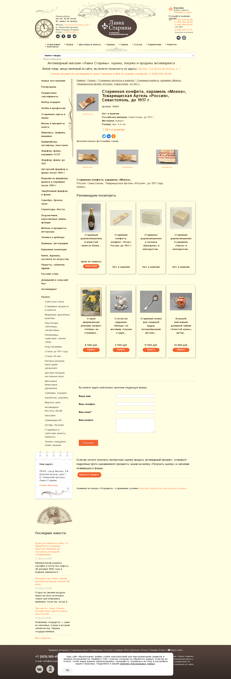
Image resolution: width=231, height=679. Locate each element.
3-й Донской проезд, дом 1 (77, 24)
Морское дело (53, 402)
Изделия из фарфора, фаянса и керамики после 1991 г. (54, 182)
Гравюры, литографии (54, 243)
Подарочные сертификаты (49, 94)
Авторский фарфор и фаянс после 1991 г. (54, 171)
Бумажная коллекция (54, 249)
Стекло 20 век (53, 356)
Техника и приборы (52, 237)
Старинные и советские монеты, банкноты (55, 433)
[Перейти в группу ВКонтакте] (58, 36)
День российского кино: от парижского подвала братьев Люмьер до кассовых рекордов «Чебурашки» (51, 549)
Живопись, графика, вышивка (53, 134)
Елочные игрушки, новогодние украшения (55, 364)
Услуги (69, 45)
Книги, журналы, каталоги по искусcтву (55, 257)
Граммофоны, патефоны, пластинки (54, 143)
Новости (172, 45)
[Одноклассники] (113, 136)
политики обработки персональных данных (163, 488)
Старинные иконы (80, 650)
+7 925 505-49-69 (183, 22)
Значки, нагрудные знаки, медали (55, 443)
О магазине (53, 45)
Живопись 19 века (139, 650)
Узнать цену (91, 266)
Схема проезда (48, 485)
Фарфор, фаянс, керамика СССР (51, 152)
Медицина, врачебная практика (57, 316)
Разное (45, 297)
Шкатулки (50, 415)
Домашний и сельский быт (54, 281)
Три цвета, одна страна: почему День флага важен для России (51, 611)
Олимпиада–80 (53, 420)
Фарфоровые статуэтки (101, 650)
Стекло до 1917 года (56, 351)
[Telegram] (104, 136)
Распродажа (48, 87)
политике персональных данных (137, 663)
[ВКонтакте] (109, 136)
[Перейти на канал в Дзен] (69, 36)
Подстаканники (53, 346)
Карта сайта (176, 650)
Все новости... (43, 638)
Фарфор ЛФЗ (122, 650)
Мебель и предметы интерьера (53, 230)
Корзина (179, 8)
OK (67, 670)
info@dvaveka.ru (70, 32)
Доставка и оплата (90, 45)
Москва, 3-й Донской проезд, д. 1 (159, 69)
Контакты (52, 47)
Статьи (138, 45)
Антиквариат (49, 289)
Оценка (111, 45)
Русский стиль (50, 274)
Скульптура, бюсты (53, 209)
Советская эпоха (54, 301)
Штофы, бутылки (54, 425)
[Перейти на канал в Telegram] (75, 36)
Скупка (124, 45)
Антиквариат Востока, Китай (53, 409)
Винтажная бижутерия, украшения (51, 384)
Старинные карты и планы (53, 116)
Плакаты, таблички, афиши (53, 266)
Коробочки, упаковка (56, 397)
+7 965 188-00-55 (183, 24)
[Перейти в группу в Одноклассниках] (63, 36)
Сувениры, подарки (56, 393)
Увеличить (88, 114)
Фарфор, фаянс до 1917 (53, 161)
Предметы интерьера (59, 650)
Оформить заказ (182, 12)
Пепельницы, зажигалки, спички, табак (55, 338)
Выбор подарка (50, 102)
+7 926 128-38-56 (183, 19)
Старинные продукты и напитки (57, 308)
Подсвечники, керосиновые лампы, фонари (54, 219)
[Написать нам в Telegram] (171, 36)
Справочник (154, 45)
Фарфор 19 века (157, 650)
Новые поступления (53, 81)
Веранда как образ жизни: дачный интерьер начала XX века (52, 581)
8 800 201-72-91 (183, 29)
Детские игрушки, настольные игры (55, 374)
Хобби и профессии (53, 108)
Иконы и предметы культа (53, 125)
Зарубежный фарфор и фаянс (54, 192)
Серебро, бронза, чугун (52, 202)
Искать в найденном (52, 59)
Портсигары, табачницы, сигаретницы (52, 326)
